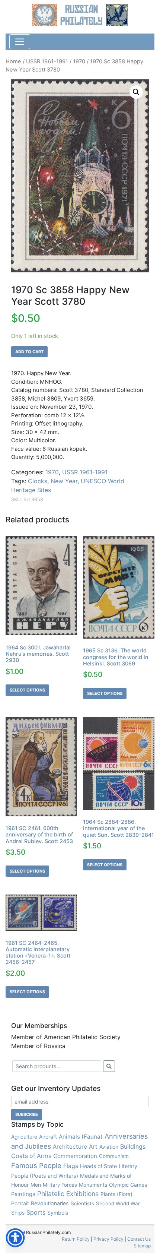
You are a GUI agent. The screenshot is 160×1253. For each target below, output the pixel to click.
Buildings (132, 1146)
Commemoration (75, 1155)
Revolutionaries (50, 1203)
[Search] (109, 1066)
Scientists (82, 1203)
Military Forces (60, 1185)
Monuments (93, 1185)
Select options (27, 690)
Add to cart (29, 351)
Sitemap (142, 1246)
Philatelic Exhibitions (68, 1193)
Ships (18, 1212)
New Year (64, 481)
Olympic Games (128, 1185)
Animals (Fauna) (81, 1136)
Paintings (23, 1194)
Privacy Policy (108, 1239)
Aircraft (48, 1136)
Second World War (118, 1203)
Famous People (36, 1165)
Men (36, 1184)
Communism (114, 1156)
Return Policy (76, 1239)
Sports (35, 1212)
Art (93, 1146)
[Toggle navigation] (19, 41)
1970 (79, 61)
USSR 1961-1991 (47, 61)
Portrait (20, 1203)
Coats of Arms (31, 1155)
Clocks (37, 481)
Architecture (70, 1146)
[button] (136, 92)
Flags (70, 1166)
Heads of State (98, 1166)
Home (13, 61)
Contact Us (139, 1239)
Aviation (108, 1146)
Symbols (57, 1212)
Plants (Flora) (116, 1194)
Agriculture (24, 1137)
